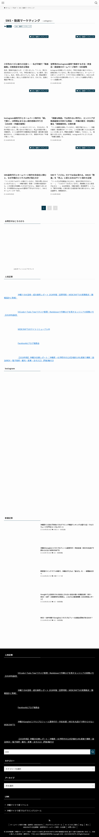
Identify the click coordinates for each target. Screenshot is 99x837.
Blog (81, 825)
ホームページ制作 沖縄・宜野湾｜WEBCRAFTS (26, 825)
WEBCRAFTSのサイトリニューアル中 (34, 329)
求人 (87, 825)
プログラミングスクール (53, 825)
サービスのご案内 (71, 825)
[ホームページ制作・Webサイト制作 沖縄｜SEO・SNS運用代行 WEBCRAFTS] (49, 3)
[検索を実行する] (92, 751)
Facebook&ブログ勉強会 (28, 343)
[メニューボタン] (3, 3)
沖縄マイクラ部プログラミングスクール (24, 810)
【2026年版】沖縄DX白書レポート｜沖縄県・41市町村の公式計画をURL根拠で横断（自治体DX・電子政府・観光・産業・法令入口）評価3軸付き (49, 359)
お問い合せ (72, 827)
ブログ (9, 26)
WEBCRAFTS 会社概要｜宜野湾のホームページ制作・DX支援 (44, 827)
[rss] (49, 820)
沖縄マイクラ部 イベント (18, 804)
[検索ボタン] (96, 3)
